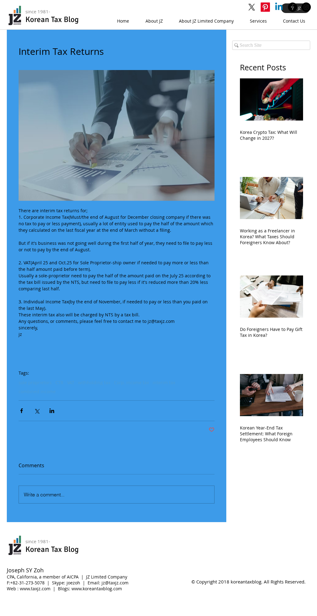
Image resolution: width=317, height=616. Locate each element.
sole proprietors (35, 382)
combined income (37, 391)
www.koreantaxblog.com (97, 589)
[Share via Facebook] (21, 411)
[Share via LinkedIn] (52, 411)
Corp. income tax (131, 382)
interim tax (164, 382)
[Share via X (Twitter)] (37, 411)
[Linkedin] (279, 7)
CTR (59, 382)
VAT (70, 382)
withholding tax (94, 382)
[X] (251, 7)
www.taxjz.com (35, 589)
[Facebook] (292, 7)
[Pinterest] (265, 7)
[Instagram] (306, 7)
